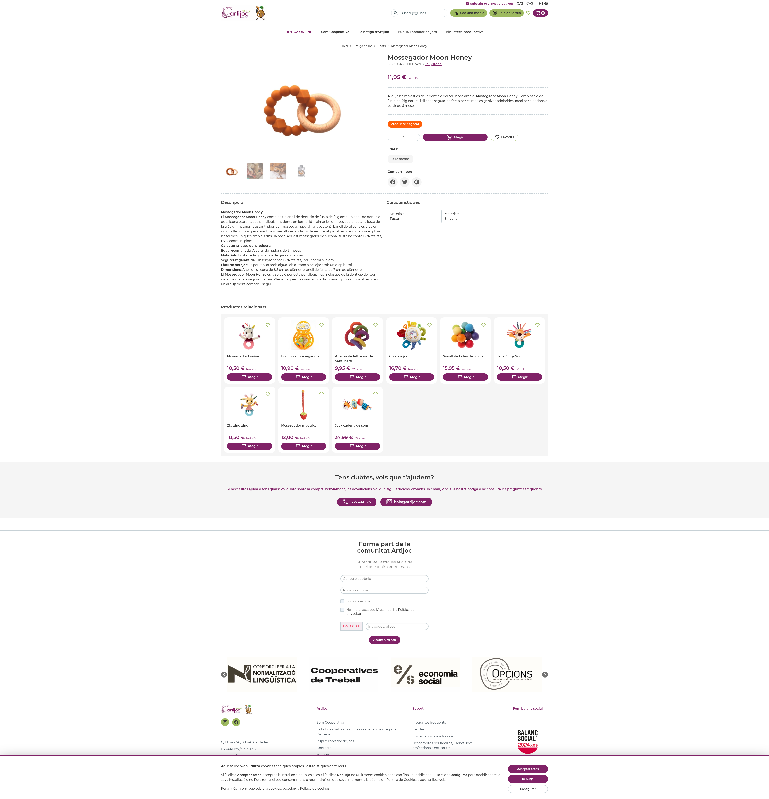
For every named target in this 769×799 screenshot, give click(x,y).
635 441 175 (230, 749)
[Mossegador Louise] (249, 350)
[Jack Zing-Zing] (519, 350)
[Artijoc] (244, 13)
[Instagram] (225, 722)
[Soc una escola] (468, 13)
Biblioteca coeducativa (465, 32)
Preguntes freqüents (429, 722)
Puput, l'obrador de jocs (335, 741)
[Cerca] (395, 13)
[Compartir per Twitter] (405, 182)
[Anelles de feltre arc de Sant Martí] (357, 350)
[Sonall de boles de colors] (465, 350)
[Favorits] (528, 13)
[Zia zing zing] (249, 420)
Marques (324, 755)
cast (530, 3)
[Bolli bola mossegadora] (303, 350)
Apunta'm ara (384, 640)
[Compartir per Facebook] (393, 182)
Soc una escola (358, 601)
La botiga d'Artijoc (373, 32)
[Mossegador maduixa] (303, 420)
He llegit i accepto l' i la (380, 612)
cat (520, 3)
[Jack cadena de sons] (357, 420)
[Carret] (540, 13)
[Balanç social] (528, 740)
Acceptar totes (528, 769)
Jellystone (433, 64)
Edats (382, 46)
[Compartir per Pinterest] (417, 182)
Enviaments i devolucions (433, 736)
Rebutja (528, 779)
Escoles (418, 729)
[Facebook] (236, 722)
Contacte (324, 748)
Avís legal (384, 610)
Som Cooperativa (335, 32)
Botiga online (299, 32)
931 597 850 (250, 749)
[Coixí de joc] (411, 350)
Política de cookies (315, 788)
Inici (345, 46)
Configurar (528, 789)
